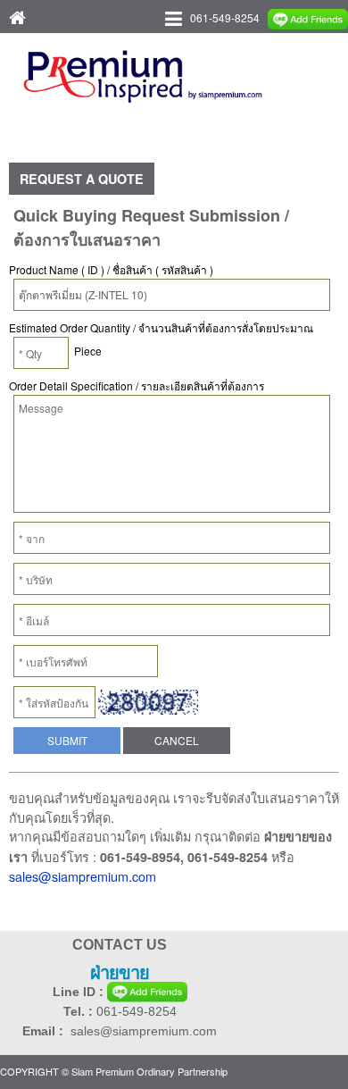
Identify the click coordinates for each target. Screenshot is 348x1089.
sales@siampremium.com (82, 876)
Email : (46, 1031)
